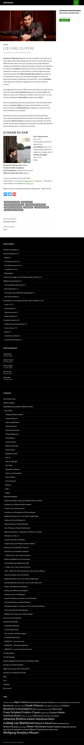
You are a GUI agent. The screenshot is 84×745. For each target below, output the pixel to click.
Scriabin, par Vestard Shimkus (13, 665)
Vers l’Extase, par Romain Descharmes (17, 528)
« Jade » (6, 489)
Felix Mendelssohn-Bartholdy (43, 709)
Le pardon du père (10, 220)
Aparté (55, 702)
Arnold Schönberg (62, 702)
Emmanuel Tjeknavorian (13, 207)
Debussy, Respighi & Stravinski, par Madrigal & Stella (21, 661)
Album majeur (8, 366)
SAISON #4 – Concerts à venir (14, 641)
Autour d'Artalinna (9, 254)
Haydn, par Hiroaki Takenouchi (14, 520)
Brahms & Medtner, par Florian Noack (17, 559)
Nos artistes (8, 410)
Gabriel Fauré (45, 713)
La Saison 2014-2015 (11, 630)
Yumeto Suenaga (8, 657)
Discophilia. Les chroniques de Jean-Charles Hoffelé (20, 300)
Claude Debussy (34, 705)
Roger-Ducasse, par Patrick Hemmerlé (16, 669)
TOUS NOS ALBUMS (10, 497)
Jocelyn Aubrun (10, 442)
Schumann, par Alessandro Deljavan (16, 551)
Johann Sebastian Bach (40, 719)
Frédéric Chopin (31, 712)
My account (7, 688)
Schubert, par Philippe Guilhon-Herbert (17, 504)
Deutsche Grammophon (17, 708)
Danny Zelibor (10, 477)
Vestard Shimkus (11, 426)
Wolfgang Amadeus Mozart (21, 732)
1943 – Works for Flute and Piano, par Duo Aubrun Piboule (24, 571)
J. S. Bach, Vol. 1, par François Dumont (17, 555)
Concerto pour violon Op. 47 (35, 204)
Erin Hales (8, 465)
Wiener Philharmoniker (51, 729)
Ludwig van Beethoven (19, 723)
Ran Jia (7, 457)
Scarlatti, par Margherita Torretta (14, 673)
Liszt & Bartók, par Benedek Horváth (16, 563)
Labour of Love (8, 360)
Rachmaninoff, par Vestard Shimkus (16, 524)
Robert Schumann (37, 726)
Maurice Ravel (43, 723)
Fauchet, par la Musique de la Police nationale (19, 512)
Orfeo (54, 723)
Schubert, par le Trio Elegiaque (14, 594)
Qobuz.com (29, 183)
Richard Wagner (22, 727)
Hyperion (36, 716)
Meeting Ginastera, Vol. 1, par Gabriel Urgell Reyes (21, 516)
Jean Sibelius (28, 207)
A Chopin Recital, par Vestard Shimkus (17, 602)
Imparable (6, 377)
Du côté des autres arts (12, 265)
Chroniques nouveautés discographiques (18, 293)
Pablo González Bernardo (14, 210)
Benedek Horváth (11, 454)
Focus (5, 44)
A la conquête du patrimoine (14, 285)
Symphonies (25, 729)
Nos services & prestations (12, 618)
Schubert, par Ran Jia (11, 536)
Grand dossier (9, 308)
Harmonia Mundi (11, 715)
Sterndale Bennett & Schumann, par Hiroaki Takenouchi (23, 583)
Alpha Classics (21, 702)
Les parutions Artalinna (12, 340)
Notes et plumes (9, 316)
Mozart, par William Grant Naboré (16, 586)
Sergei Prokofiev (54, 727)
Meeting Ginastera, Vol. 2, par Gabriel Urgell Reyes (21, 579)
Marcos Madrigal (11, 461)
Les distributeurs (9, 653)
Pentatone (61, 723)
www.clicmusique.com (25, 181)
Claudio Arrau (55, 706)
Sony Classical (8, 729)
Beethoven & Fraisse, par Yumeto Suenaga (18, 614)
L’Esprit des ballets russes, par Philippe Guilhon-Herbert (23, 500)
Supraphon (18, 729)
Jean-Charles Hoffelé (23, 52)
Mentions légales (9, 403)
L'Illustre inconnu (10, 312)
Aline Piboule (10, 438)
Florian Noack (10, 450)
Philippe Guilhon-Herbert (14, 414)
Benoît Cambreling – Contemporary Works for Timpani (23, 532)
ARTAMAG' (8, 2)
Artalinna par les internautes (14, 324)
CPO (61, 706)
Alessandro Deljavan (12, 469)
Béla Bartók (8, 705)
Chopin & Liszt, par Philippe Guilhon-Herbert (19, 543)
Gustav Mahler (57, 712)
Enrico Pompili (10, 481)
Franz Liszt (57, 709)
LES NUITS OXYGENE (10, 622)
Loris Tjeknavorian (41, 207)
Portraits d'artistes (10, 297)
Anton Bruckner (35, 702)
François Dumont (11, 418)
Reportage (7, 273)
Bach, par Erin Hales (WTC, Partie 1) (16, 547)
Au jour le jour (9, 328)
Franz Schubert (12, 712)
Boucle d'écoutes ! (10, 289)
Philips (67, 723)
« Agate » (7, 493)
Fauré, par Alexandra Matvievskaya (16, 610)
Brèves (6, 257)
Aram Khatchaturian (12, 202)
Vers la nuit (7, 371)
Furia (9, 228)
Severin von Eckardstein (13, 473)
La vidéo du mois (10, 269)
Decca (66, 705)
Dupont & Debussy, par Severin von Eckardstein (20, 598)
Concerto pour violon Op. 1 (14, 204)
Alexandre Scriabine (8, 702)
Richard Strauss (10, 726)
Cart (4, 680)
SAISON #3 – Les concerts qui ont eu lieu (18, 649)
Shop (5, 676)
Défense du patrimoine (11, 281)
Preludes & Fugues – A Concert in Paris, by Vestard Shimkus (24, 606)
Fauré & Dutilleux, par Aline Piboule (16, 575)
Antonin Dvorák (47, 702)
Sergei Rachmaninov (68, 727)
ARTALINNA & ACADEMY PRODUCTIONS (18, 407)
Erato (33, 709)
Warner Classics (36, 729)
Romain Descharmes (12, 430)
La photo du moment (11, 336)
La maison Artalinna (10, 320)
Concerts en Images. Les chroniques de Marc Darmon (21, 277)
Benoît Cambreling (11, 446)
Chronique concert (10, 261)
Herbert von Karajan (26, 716)
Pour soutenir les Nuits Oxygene (15, 633)
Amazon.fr (39, 181)
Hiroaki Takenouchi (12, 434)
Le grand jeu (7, 354)
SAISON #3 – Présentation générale (16, 645)
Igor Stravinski (45, 716)
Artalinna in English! (10, 250)
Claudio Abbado (47, 706)
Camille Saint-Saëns (19, 706)
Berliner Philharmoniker (73, 702)
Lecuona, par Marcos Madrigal (14, 540)
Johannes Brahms (14, 719)
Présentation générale (11, 626)
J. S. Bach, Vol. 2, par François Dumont (17, 567)
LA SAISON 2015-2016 (12, 637)
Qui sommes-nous (9, 399)
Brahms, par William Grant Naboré (16, 590)
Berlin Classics (27, 202)
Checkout (6, 684)
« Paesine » (8, 485)
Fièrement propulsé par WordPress (13, 742)
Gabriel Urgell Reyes (12, 422)
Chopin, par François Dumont (14, 508)
